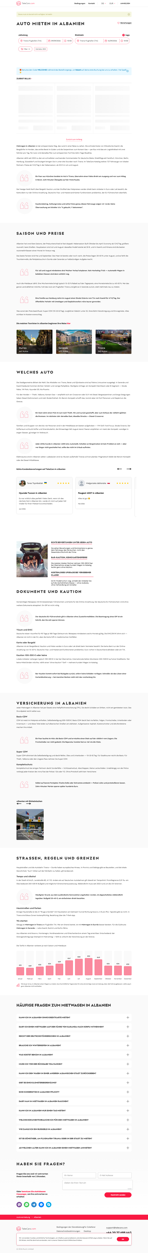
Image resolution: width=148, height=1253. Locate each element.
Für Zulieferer (90, 1227)
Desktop (87, 1231)
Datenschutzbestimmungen (68, 1231)
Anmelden (125, 3)
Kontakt (91, 3)
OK (123, 1239)
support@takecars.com (116, 1228)
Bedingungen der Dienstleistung (70, 1227)
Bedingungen (79, 3)
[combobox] (34, 40)
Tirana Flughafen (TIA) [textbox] (32, 41)
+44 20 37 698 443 (119, 1232)
